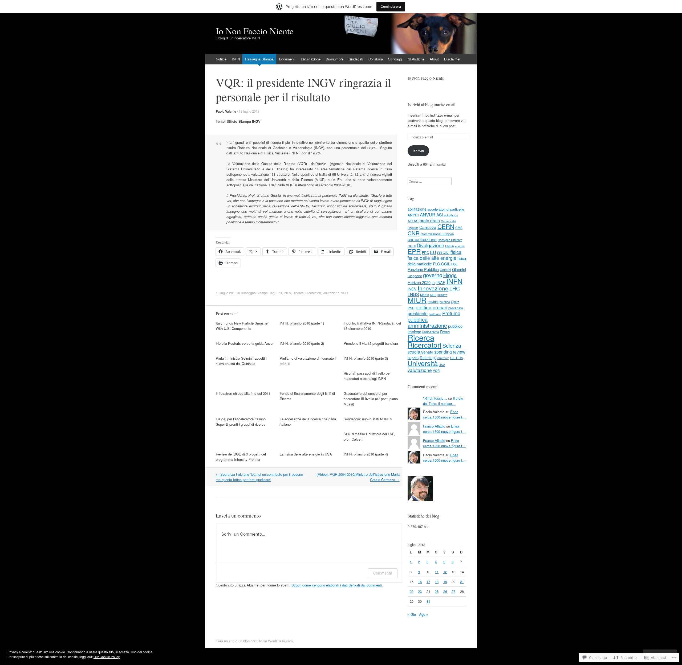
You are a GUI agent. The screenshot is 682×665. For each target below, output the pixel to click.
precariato (455, 308)
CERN (445, 226)
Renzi (445, 331)
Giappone (415, 275)
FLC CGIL (441, 263)
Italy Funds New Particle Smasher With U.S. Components (242, 326)
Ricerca (298, 292)
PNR (411, 308)
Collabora (375, 58)
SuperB (413, 357)
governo (432, 275)
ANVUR (427, 214)
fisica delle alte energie (432, 257)
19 (445, 581)
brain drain (430, 220)
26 (445, 591)
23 (420, 591)
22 (411, 591)
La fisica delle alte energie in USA (306, 454)
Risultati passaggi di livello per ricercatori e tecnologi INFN (367, 376)
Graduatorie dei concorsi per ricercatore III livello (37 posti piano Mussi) (371, 399)
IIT (433, 282)
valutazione (331, 292)
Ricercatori (313, 292)
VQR (344, 292)
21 (462, 581)
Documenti (287, 58)
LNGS (413, 294)
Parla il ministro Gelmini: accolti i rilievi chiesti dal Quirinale (241, 361)
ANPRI (413, 214)
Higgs (450, 274)
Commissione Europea (437, 234)
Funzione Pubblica (423, 269)
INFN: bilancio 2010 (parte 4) (366, 454)
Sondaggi (395, 58)
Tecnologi (428, 357)
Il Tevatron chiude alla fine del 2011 (243, 393)
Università (423, 363)
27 (453, 591)
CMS (458, 227)
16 (420, 581)
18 (437, 581)
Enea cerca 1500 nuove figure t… (444, 414)
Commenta (382, 573)
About (434, 58)
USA (442, 365)
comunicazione (422, 239)
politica (424, 307)
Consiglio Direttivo (450, 240)
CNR (414, 233)
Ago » (423, 614)
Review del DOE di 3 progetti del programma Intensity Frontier (241, 456)
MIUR (417, 300)
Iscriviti (418, 150)
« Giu (412, 614)
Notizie (221, 58)
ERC (425, 252)
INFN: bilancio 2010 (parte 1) (302, 323)
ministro (442, 295)
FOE (454, 264)
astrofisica (451, 215)
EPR (278, 292)
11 (437, 571)
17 (428, 581)
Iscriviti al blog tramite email (431, 104)
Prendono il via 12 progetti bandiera (371, 343)
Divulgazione (310, 58)
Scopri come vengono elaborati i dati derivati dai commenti (336, 585)
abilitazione (417, 209)
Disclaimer (452, 58)
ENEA (449, 246)
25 (437, 591)
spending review (449, 352)
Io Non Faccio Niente (426, 78)
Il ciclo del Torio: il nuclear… (443, 401)
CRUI (412, 246)
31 (428, 601)
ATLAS (413, 220)
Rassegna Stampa (259, 58)
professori (435, 314)
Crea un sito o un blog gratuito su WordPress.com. (255, 640)
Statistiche (416, 58)
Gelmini (445, 269)
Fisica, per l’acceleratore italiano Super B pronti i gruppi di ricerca (241, 421)
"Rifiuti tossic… (435, 398)
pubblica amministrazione (427, 322)
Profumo (451, 313)
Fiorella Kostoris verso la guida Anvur (245, 343)
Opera (455, 301)
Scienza (452, 345)
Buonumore (334, 58)
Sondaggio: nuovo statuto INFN (368, 418)
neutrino (445, 302)
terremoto (443, 358)
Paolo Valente (226, 111)
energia (460, 246)
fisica (455, 251)
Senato (427, 352)
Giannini (459, 269)
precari (440, 307)
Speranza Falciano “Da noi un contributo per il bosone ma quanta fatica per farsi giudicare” (259, 477)
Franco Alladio (434, 426)
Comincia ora (391, 7)
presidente (418, 313)
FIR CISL (443, 253)
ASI (439, 214)
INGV (287, 292)
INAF (440, 282)
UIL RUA (456, 357)
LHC (454, 288)
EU (433, 252)
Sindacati (356, 58)
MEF (433, 295)
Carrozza (427, 227)
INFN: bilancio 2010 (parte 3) (366, 358)
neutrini (433, 301)
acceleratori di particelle (446, 209)
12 (445, 571)
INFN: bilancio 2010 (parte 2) (302, 343)
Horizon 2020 (419, 282)
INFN (236, 58)
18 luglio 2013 (249, 111)
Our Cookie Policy (107, 656)
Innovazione (433, 288)
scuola (414, 352)
